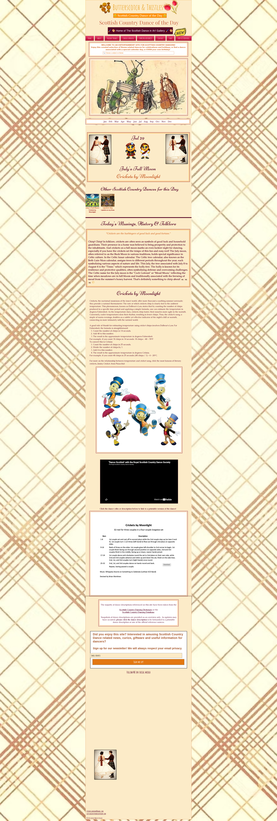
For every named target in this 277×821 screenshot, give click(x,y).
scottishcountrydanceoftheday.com (96, 813)
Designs (100, 818)
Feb (110, 121)
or (153, 609)
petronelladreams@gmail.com (95, 811)
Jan (105, 121)
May (129, 121)
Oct (157, 121)
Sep (152, 121)
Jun (135, 121)
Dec (170, 121)
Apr (123, 121)
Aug (146, 121)
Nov (164, 121)
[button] (137, 15)
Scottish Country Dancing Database (138, 612)
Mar (116, 121)
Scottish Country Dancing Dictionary (135, 609)
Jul (140, 121)
